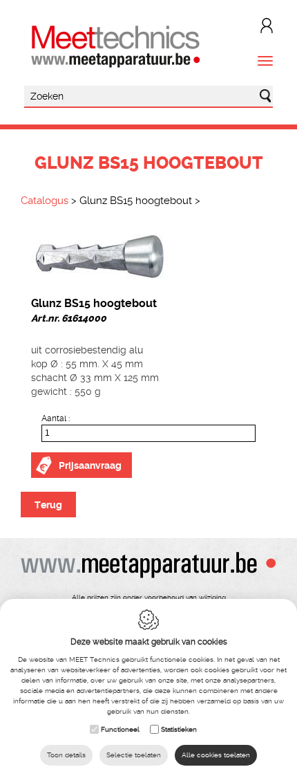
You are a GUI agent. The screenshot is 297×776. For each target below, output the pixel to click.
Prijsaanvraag (90, 465)
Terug (48, 504)
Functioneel (120, 729)
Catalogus (44, 200)
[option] (148, 255)
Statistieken (179, 729)
